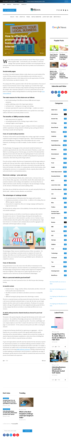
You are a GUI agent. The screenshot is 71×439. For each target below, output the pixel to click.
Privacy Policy (16, 4)
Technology (54, 360)
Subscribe (27, 430)
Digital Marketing (36, 16)
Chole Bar (55, 341)
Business (6, 398)
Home (4, 4)
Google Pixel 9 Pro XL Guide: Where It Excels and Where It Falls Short (59, 337)
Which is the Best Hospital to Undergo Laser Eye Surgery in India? (54, 75)
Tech (17, 16)
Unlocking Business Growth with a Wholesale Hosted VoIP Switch (59, 370)
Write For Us (57, 16)
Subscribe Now (10, 10)
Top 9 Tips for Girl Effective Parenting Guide (54, 57)
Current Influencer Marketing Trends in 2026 (36, 1)
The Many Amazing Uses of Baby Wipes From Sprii (63, 57)
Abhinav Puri (8, 49)
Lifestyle (22, 16)
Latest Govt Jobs (47, 16)
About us (9, 4)
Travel (28, 16)
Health (12, 16)
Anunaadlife (15, 423)
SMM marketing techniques (23, 349)
